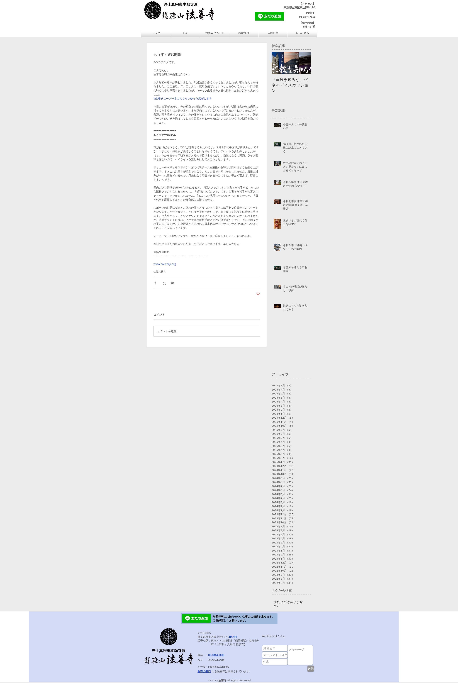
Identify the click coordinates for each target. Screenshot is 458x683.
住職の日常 (160, 271)
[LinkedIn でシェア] (172, 283)
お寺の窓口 (204, 671)
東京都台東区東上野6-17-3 (299, 7)
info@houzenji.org (218, 666)
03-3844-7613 (307, 16)
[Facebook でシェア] (155, 283)
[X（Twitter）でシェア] (164, 283)
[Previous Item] (277, 63)
